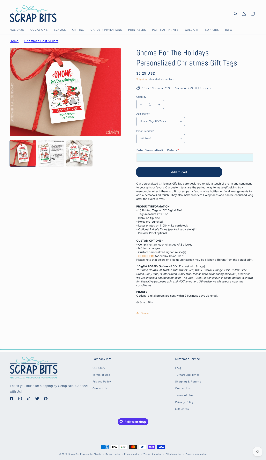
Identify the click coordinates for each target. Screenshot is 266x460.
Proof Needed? (145, 131)
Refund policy (113, 454)
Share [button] (145, 313)
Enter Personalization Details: (158, 150)
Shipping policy (174, 454)
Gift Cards (182, 408)
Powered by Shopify (91, 454)
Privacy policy (131, 454)
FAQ (178, 367)
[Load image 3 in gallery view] (79, 153)
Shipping (141, 79)
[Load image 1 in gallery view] (23, 153)
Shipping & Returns (188, 381)
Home (14, 41)
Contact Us (99, 388)
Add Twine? (143, 113)
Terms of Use (101, 374)
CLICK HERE (146, 256)
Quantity (141, 96)
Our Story (98, 367)
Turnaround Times (187, 374)
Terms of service (153, 454)
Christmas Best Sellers (41, 41)
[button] (17, 30)
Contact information (196, 454)
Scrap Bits (73, 454)
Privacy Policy (101, 381)
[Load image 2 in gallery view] (51, 153)
